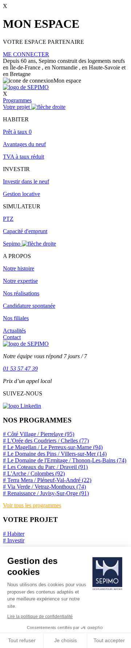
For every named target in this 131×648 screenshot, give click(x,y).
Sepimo (12, 243)
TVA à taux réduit (23, 157)
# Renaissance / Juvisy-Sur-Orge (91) (46, 493)
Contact (12, 337)
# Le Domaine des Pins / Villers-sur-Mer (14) (55, 454)
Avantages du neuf (24, 144)
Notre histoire (18, 268)
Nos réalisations (21, 293)
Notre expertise (20, 281)
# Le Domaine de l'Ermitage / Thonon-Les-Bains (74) (64, 460)
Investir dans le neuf (26, 181)
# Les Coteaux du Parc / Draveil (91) (45, 467)
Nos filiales (16, 318)
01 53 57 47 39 (20, 368)
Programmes (17, 100)
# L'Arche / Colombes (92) (34, 473)
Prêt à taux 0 (17, 132)
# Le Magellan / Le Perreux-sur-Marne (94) (53, 447)
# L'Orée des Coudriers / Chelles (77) (46, 440)
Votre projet (17, 107)
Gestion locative (21, 194)
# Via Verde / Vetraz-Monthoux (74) (44, 487)
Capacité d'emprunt (25, 231)
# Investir (13, 540)
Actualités (14, 330)
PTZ (8, 219)
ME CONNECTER (26, 54)
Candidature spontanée (29, 306)
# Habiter (13, 534)
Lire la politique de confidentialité (40, 616)
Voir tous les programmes (32, 505)
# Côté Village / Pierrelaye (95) (38, 434)
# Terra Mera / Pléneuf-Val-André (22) (47, 480)
